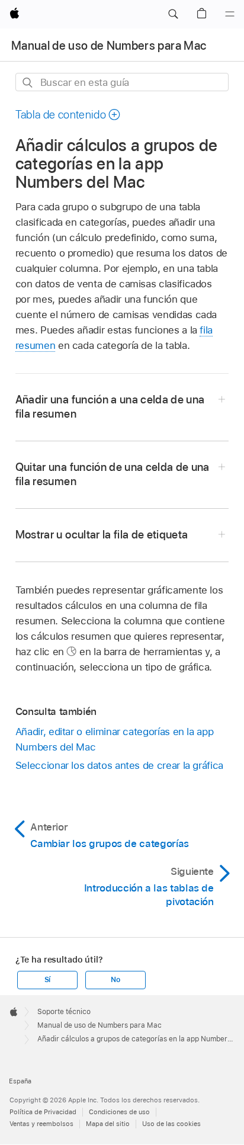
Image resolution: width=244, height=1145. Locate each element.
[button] (173, 14)
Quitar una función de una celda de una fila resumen (112, 474)
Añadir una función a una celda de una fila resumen (110, 407)
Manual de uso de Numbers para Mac (108, 46)
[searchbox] (122, 82)
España (20, 1081)
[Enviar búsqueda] (28, 82)
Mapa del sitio (108, 1124)
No (115, 980)
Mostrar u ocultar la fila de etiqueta (101, 534)
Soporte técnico (64, 1012)
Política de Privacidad (42, 1112)
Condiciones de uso (119, 1112)
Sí (47, 980)
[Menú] (230, 14)
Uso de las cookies (171, 1124)
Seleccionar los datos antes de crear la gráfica (119, 765)
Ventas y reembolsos (41, 1124)
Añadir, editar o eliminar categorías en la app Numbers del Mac (114, 739)
